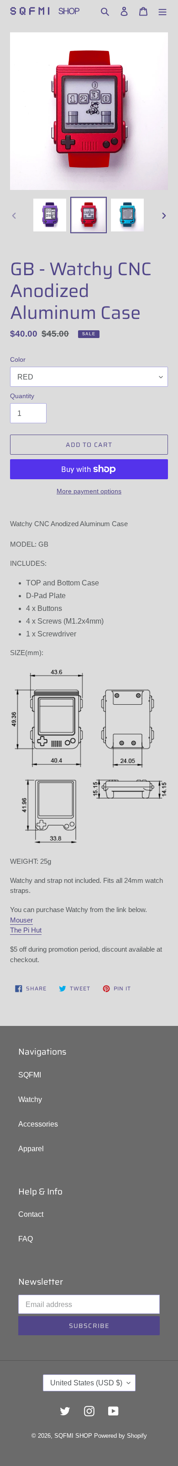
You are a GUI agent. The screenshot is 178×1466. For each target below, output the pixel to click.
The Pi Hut (26, 930)
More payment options (89, 491)
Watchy (30, 1099)
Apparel (31, 1149)
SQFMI (29, 1075)
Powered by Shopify (120, 1435)
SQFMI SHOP (73, 1435)
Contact (30, 1214)
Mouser (21, 920)
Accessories (38, 1124)
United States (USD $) (86, 1383)
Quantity (22, 396)
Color (18, 359)
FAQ (25, 1239)
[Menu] (162, 11)
